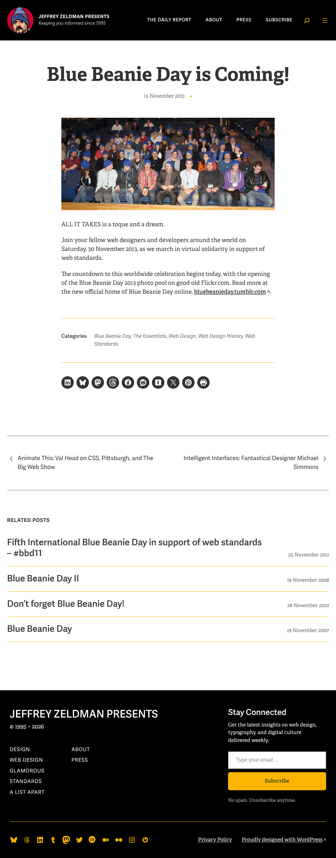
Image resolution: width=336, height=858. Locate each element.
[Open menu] (325, 20)
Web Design (182, 336)
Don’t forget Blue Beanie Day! (66, 604)
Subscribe (277, 780)
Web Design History (220, 336)
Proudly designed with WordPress (282, 839)
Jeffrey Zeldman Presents (84, 714)
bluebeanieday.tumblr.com (230, 292)
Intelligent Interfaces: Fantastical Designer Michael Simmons (250, 463)
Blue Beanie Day (112, 336)
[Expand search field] (306, 20)
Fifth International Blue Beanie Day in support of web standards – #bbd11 (134, 548)
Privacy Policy (215, 839)
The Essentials (149, 336)
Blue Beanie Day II (43, 579)
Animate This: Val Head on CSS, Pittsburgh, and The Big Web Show (85, 463)
